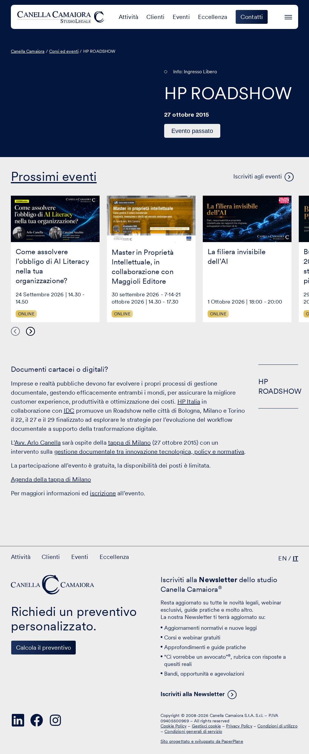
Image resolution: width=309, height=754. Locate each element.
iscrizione (103, 493)
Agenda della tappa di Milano (51, 479)
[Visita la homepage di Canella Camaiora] (62, 17)
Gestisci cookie (206, 726)
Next (30, 331)
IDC (69, 410)
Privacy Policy (239, 726)
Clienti (155, 17)
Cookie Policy (173, 726)
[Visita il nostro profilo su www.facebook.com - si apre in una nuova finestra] (37, 720)
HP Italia (188, 401)
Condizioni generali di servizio (193, 731)
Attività (128, 17)
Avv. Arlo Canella (37, 442)
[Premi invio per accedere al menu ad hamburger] (288, 16)
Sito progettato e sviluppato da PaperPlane (202, 741)
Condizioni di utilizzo (277, 726)
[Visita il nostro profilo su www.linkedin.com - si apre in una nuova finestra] (18, 720)
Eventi (181, 17)
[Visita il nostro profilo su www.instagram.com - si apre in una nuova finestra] (55, 720)
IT (295, 558)
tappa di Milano (129, 442)
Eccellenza (213, 17)
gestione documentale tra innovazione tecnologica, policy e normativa (149, 451)
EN (282, 558)
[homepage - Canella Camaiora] (53, 585)
